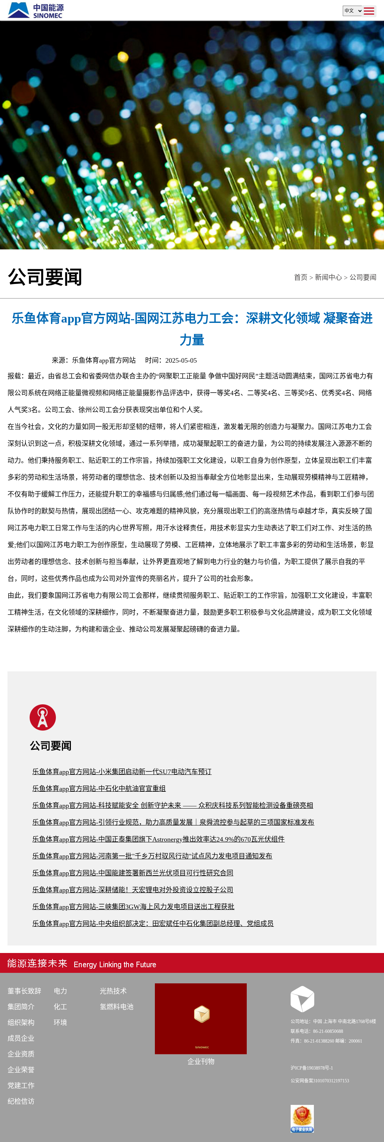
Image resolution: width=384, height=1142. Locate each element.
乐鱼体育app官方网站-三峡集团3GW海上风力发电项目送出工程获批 (133, 907)
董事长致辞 (24, 991)
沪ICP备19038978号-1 (312, 1068)
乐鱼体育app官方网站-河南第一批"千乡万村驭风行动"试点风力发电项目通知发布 (152, 856)
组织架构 (21, 1022)
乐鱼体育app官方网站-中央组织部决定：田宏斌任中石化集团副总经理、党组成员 (153, 923)
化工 (60, 1007)
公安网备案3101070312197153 (320, 1080)
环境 (60, 1022)
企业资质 (21, 1054)
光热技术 (113, 991)
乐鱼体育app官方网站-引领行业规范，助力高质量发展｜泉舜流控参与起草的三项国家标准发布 (173, 822)
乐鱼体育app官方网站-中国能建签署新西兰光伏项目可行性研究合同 (132, 873)
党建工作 (21, 1085)
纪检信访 (21, 1101)
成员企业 (21, 1038)
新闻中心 (328, 277)
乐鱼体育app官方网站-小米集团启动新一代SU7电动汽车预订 (122, 772)
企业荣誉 (21, 1070)
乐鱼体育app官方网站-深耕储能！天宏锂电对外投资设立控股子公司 (132, 890)
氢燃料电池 (117, 1007)
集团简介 (21, 1007)
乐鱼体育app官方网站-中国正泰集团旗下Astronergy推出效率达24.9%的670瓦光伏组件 (158, 839)
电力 (60, 991)
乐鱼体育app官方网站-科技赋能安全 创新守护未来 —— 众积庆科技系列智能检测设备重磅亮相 (172, 805)
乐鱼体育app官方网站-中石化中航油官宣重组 (99, 788)
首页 (301, 277)
